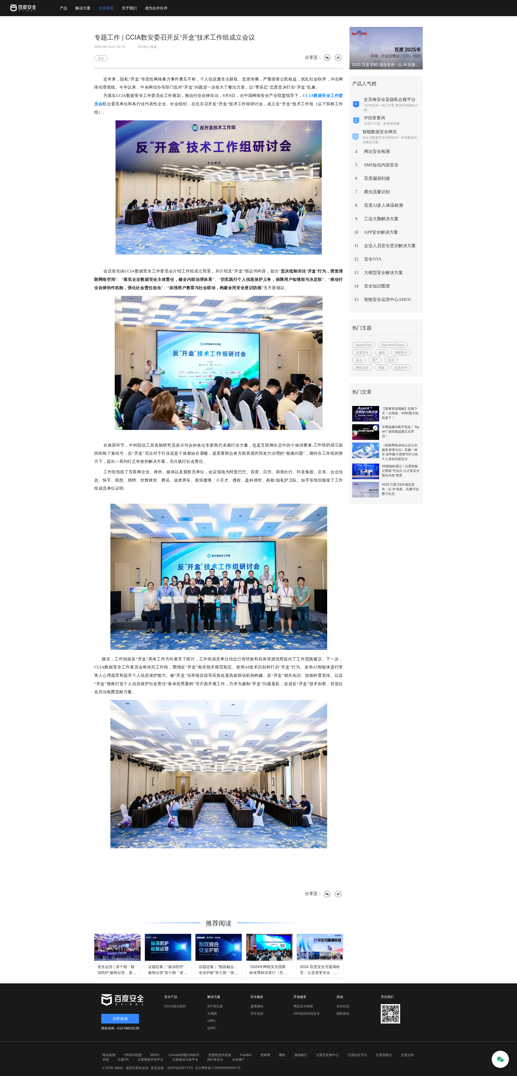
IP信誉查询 (374, 117)
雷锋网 (265, 1054)
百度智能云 (384, 1054)
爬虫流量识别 (377, 192)
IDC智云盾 (215, 1006)
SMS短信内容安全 (381, 165)
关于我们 (129, 8)
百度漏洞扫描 (377, 178)
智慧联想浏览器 (219, 1054)
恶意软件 (400, 367)
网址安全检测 (377, 151)
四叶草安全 (215, 1059)
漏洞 (381, 352)
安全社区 (343, 1006)
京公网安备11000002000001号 (218, 1067)
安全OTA (373, 259)
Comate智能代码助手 (184, 1054)
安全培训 (256, 1013)
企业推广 (238, 1059)
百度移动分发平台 (185, 1059)
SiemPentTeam (393, 344)
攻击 (359, 360)
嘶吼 (282, 1054)
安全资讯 (106, 8)
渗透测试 (256, 1006)
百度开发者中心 (327, 1054)
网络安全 (362, 367)
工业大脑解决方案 (381, 218)
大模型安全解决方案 (383, 272)
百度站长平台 (357, 1054)
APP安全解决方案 (381, 232)
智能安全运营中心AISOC (388, 299)
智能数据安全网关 (379, 131)
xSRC (211, 1021)
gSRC (211, 1028)
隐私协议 (343, 1013)
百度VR (123, 1059)
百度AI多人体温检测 (383, 205)
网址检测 (108, 1054)
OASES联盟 (133, 1054)
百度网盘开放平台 (150, 1059)
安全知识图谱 (377, 286)
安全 (391, 360)
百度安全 (362, 352)
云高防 (212, 1013)
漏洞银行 (300, 1054)
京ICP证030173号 (180, 1067)
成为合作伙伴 (156, 8)
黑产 (375, 360)
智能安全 (400, 352)
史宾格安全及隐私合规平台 (389, 99)
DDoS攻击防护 (175, 1006)
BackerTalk (364, 344)
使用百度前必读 (136, 1067)
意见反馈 (156, 1067)
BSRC (155, 1054)
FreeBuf (245, 1054)
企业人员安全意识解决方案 (390, 245)
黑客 (381, 367)
